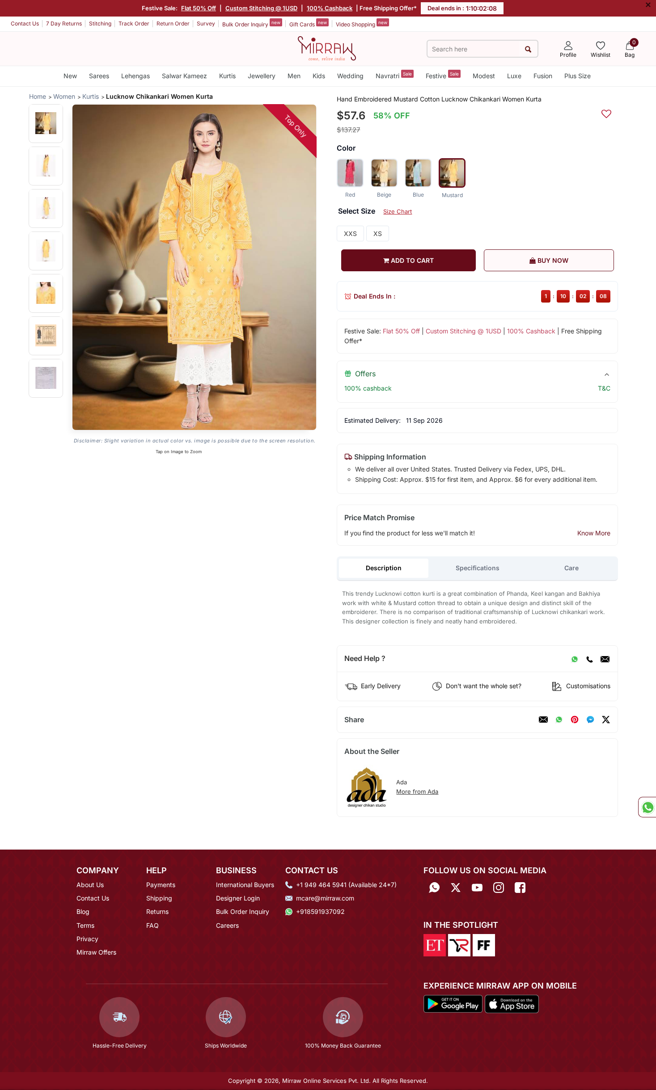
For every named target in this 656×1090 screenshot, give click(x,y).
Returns (157, 911)
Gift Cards (308, 24)
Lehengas (135, 76)
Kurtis (227, 76)
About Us (90, 884)
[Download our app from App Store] (511, 1003)
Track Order (134, 23)
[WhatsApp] (574, 659)
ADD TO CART (411, 260)
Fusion (542, 76)
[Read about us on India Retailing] (459, 944)
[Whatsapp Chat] (647, 807)
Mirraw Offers (96, 952)
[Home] (327, 47)
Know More (593, 533)
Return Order (173, 23)
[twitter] (605, 719)
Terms (85, 925)
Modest (484, 76)
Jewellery (261, 76)
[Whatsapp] (434, 888)
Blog (82, 911)
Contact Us (25, 23)
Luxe (514, 76)
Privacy (87, 939)
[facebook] (590, 719)
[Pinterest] (574, 719)
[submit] (528, 49)
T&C (604, 388)
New (70, 76)
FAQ (152, 925)
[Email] (605, 659)
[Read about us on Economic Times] (434, 944)
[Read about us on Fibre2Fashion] (484, 944)
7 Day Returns (64, 23)
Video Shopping (361, 24)
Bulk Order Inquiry (251, 24)
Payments (160, 884)
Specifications (477, 568)
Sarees (99, 76)
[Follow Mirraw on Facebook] (520, 888)
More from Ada (417, 791)
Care (571, 568)
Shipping (159, 898)
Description (384, 568)
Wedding (350, 76)
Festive (442, 75)
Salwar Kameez (184, 76)
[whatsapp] (558, 719)
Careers (227, 925)
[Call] (589, 659)
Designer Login (238, 898)
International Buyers (245, 884)
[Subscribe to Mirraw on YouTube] (477, 888)
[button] (46, 123)
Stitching (100, 23)
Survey (206, 23)
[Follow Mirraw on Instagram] (498, 888)
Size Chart (397, 211)
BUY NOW (552, 260)
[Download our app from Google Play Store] (452, 1003)
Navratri (394, 75)
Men (294, 76)
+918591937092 (320, 911)
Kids (319, 76)
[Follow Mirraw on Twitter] (456, 888)
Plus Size (577, 76)
